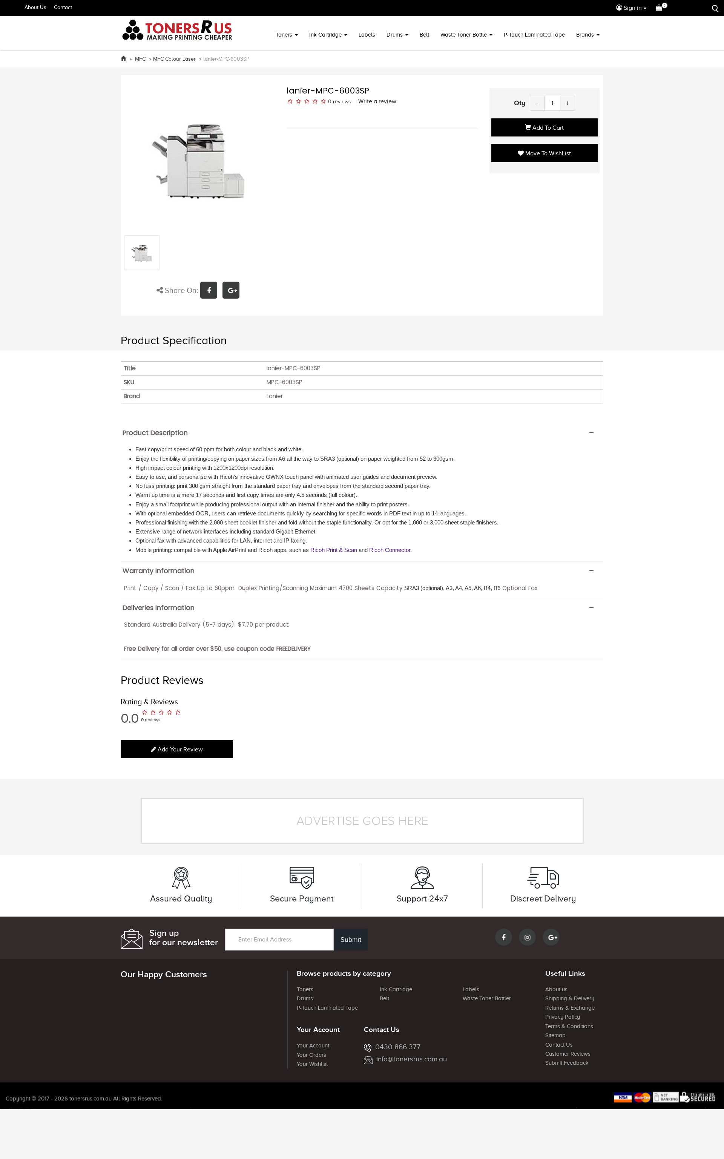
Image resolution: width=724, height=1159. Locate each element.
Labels (367, 35)
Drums (395, 35)
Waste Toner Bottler (487, 998)
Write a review (377, 101)
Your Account (313, 1045)
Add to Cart (547, 127)
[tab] (362, 432)
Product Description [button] (155, 433)
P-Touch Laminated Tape (534, 35)
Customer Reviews (568, 1054)
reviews (342, 101)
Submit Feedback (567, 1063)
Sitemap (555, 1035)
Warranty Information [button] (159, 571)
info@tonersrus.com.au (411, 1059)
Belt (424, 35)
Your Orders (311, 1055)
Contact (63, 7)
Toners (284, 35)
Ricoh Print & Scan (333, 550)
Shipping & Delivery (569, 998)
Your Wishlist (312, 1064)
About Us (35, 7)
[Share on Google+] (232, 291)
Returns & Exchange (570, 1008)
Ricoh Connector (389, 550)
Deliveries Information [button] (159, 608)
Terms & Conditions (569, 1026)
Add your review (179, 749)
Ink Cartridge (325, 35)
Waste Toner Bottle (463, 35)
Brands (585, 35)
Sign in (632, 8)
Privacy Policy (562, 1017)
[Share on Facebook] (211, 291)
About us (556, 989)
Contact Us (559, 1045)
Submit (351, 939)
